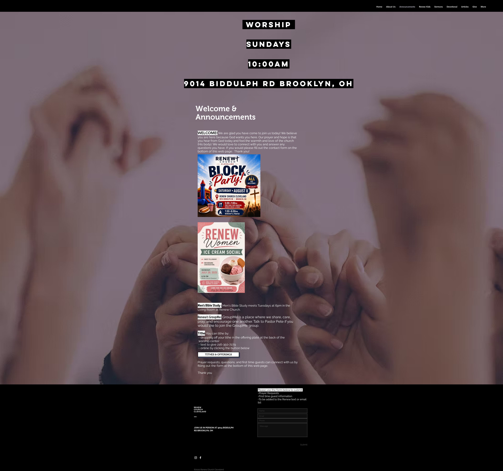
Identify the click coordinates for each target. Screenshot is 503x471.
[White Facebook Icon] (200, 457)
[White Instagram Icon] (195, 457)
